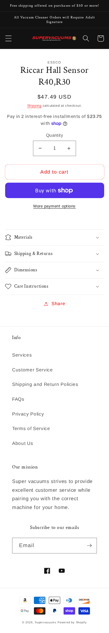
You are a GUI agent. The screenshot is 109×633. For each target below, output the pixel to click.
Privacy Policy (28, 413)
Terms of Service (31, 428)
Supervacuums (45, 622)
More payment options (54, 206)
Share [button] (58, 303)
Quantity (54, 135)
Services (22, 354)
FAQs (18, 399)
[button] (8, 38)
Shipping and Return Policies (45, 384)
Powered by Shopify (72, 622)
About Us (22, 443)
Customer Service (32, 369)
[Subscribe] (89, 545)
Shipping (34, 105)
